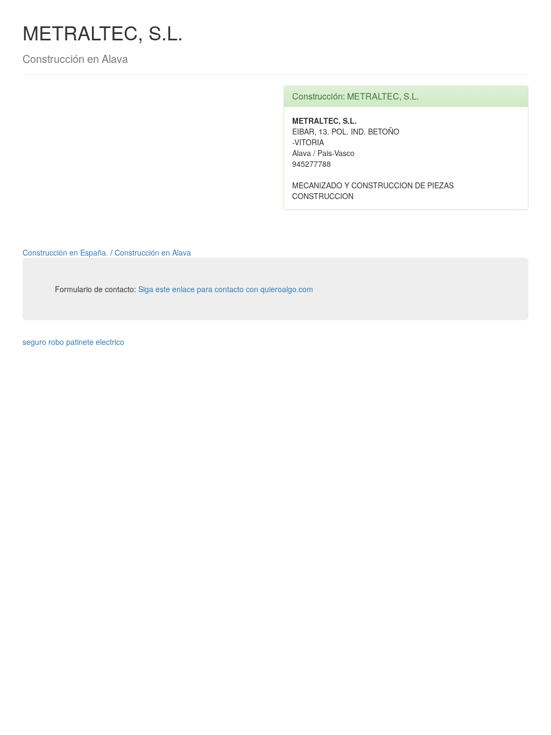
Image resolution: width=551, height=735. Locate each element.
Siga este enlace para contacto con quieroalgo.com (225, 289)
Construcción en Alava (153, 252)
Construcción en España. (66, 252)
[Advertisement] (145, 161)
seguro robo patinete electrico (73, 341)
